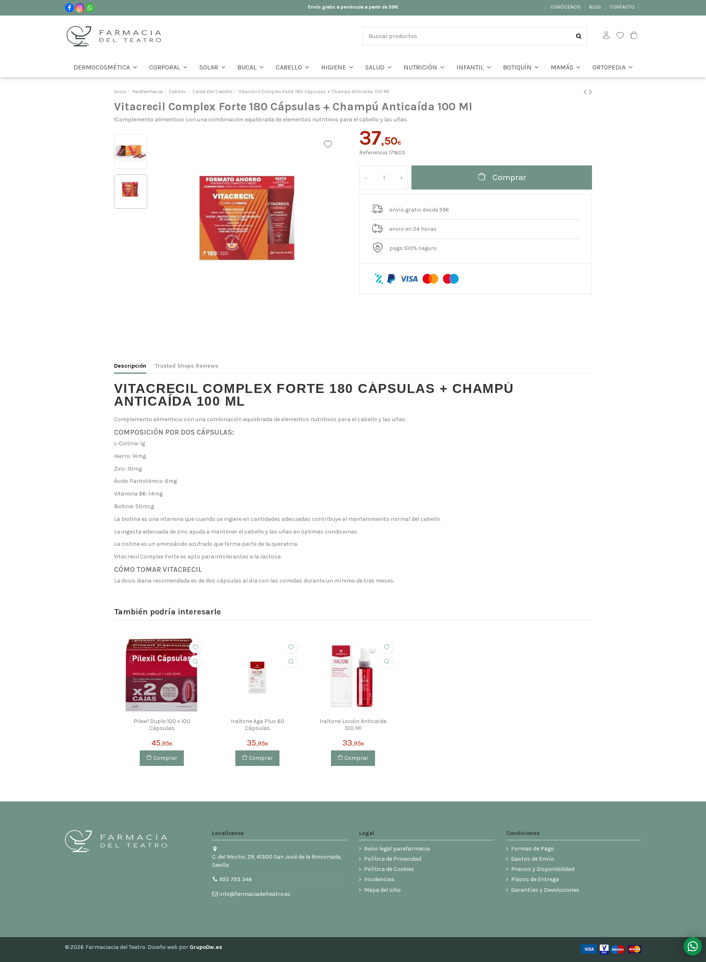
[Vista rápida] (195, 661)
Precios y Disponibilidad (542, 869)
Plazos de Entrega (535, 879)
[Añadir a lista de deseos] (195, 647)
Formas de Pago (532, 848)
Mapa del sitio (382, 889)
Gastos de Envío (532, 858)
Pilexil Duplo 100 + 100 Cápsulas (162, 725)
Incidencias (379, 879)
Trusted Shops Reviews (186, 365)
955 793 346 (235, 879)
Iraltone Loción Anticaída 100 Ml (353, 725)
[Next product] (590, 92)
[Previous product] (586, 92)
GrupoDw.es (206, 947)
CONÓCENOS (566, 7)
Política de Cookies (389, 869)
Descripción (130, 365)
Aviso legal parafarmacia (397, 848)
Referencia (373, 152)
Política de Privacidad (392, 858)
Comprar (509, 177)
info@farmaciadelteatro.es (254, 894)
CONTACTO (623, 7)
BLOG (595, 7)
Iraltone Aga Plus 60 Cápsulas (257, 725)
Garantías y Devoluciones (545, 889)
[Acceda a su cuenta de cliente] (606, 36)
